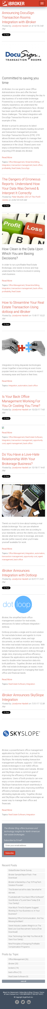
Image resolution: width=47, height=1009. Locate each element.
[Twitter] (23, 1002)
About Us (6, 992)
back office (37, 165)
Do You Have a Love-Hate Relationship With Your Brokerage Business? (20, 459)
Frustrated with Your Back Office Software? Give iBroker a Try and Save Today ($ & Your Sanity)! (26, 900)
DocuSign (25, 168)
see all (23, 981)
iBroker (13, 964)
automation (23, 386)
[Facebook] (17, 1002)
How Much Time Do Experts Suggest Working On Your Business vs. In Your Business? (24, 911)
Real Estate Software (33, 437)
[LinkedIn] (29, 1002)
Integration (6, 165)
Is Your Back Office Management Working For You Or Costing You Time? (21, 401)
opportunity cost (30, 556)
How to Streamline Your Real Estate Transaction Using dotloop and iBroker (23, 307)
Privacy (36, 992)
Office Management (16, 162)
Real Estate (16, 168)
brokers (13, 968)
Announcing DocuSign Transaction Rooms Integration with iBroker (19, 17)
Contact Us (14, 994)
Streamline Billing (32, 162)
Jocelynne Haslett (20, 26)
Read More (7, 157)
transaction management (21, 165)
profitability (6, 168)
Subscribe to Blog (26, 992)
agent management (14, 443)
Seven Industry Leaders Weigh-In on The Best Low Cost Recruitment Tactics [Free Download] (25, 929)
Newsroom (14, 992)
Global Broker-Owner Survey (20, 870)
